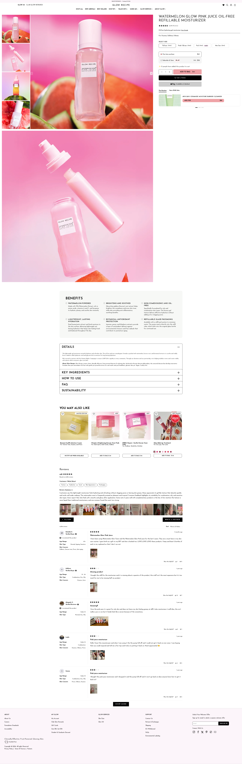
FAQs (147, 732)
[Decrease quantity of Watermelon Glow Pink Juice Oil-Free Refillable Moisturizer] (161, 72)
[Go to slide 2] (199, 107)
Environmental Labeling (152, 736)
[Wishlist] (223, 5)
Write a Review (173, 520)
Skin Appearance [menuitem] (91, 485)
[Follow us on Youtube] (215, 731)
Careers (6, 722)
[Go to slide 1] (196, 107)
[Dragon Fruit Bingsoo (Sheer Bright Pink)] (157, 451)
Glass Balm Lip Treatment (162, 443)
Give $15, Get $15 (56, 729)
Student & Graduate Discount (60, 732)
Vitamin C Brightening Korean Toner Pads (105, 443)
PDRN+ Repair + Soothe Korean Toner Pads (135, 443)
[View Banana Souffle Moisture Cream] (74, 425)
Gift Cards (54, 725)
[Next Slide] (180, 509)
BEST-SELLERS (102, 9)
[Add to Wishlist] (62, 413)
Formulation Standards (11, 725)
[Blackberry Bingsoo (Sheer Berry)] (171, 451)
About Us (7, 718)
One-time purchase (168, 54)
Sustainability (74, 390)
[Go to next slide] (151, 73)
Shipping (148, 725)
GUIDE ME (133, 9)
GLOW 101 (21, 5)
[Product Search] (227, 5)
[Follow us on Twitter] (202, 731)
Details (68, 347)
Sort (167, 526)
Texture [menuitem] (63, 485)
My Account (55, 718)
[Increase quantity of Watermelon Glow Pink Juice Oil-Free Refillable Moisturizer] (169, 72)
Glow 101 (101, 722)
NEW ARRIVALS (90, 9)
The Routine (163, 90)
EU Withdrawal (150, 729)
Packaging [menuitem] (102, 485)
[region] (121, 509)
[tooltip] (72, 490)
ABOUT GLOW (159, 9)
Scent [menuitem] (80, 485)
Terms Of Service (20, 749)
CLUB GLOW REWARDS (34, 5)
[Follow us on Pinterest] (206, 731)
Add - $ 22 (168, 455)
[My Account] (231, 5)
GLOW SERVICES (145, 9)
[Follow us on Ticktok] (210, 731)
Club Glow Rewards (57, 722)
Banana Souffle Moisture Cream (71, 443)
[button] (199, 26)
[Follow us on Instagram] (193, 731)
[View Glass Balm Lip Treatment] (167, 425)
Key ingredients (76, 372)
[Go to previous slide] (31, 73)
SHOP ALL (79, 9)
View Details (184, 30)
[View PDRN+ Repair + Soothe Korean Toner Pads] (136, 425)
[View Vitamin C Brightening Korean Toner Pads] (105, 425)
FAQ (65, 384)
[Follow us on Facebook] (198, 731)
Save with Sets (174, 90)
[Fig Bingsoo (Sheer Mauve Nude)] (154, 451)
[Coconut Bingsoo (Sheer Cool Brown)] (160, 451)
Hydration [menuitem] (72, 485)
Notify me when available (74, 455)
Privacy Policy (8, 749)
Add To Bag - (187, 72)
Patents (29, 749)
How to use (71, 378)
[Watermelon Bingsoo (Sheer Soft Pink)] (165, 451)
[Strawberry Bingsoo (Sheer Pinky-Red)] (168, 451)
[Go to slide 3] (202, 107)
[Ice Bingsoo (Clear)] (162, 451)
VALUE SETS (122, 9)
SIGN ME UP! (224, 723)
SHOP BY (112, 9)
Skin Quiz (101, 718)
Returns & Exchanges (152, 722)
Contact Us (149, 718)
